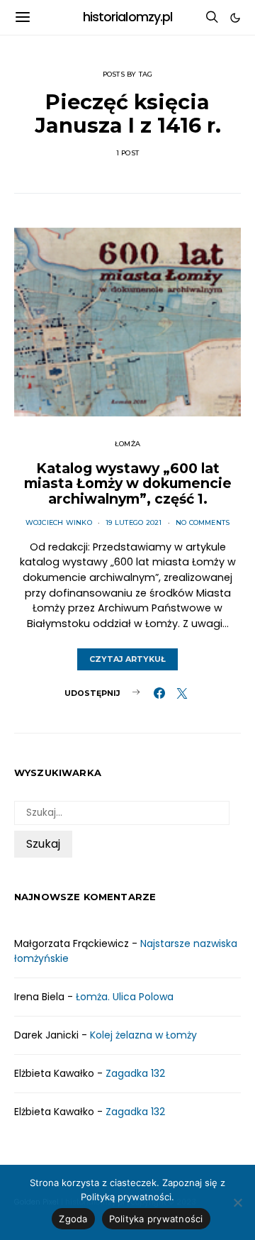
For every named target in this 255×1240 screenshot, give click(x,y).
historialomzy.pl (128, 17)
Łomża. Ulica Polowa (125, 997)
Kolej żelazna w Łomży (143, 1035)
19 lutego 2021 (134, 522)
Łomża (127, 444)
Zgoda (73, 1218)
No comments (203, 522)
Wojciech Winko (59, 522)
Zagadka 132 (135, 1073)
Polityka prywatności (156, 1218)
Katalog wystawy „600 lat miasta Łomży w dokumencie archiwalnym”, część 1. (128, 483)
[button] (235, 17)
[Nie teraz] (237, 1202)
